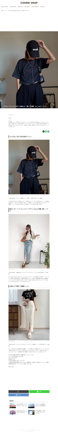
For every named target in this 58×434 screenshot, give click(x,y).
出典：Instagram (55, 107)
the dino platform (30, 431)
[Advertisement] (29, 21)
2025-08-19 (11, 114)
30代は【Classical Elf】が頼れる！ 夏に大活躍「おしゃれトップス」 (26, 106)
